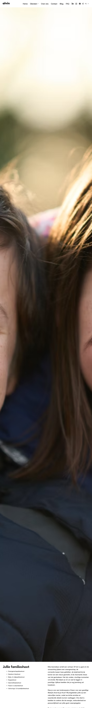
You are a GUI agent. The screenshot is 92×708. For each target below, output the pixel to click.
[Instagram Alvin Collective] (76, 4)
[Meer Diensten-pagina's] (38, 3)
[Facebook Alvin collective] (80, 4)
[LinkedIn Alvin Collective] (73, 4)
